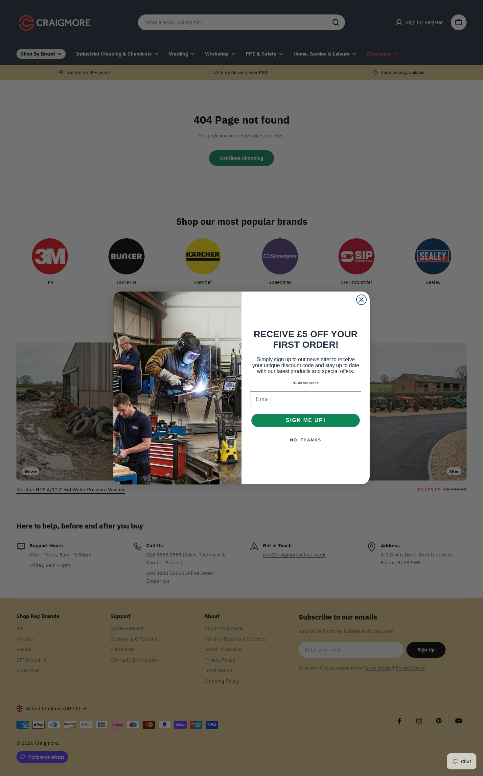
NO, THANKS (305, 440)
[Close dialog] (361, 300)
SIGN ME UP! (306, 420)
